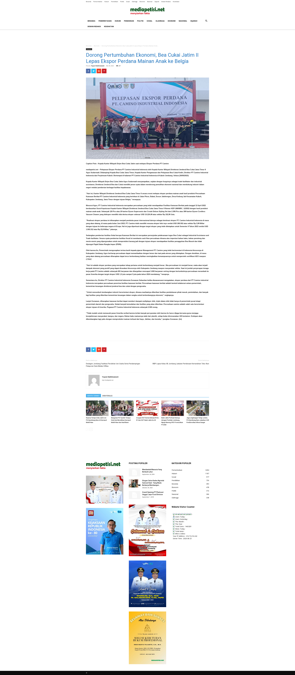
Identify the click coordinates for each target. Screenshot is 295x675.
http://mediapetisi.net (107, 380)
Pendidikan (114, 1)
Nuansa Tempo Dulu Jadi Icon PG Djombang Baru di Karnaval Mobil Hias (96, 420)
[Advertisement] (147, 37)
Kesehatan (176, 1)
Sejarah (157, 1)
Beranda (88, 1)
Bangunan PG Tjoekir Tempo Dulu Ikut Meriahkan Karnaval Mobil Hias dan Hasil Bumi (121, 420)
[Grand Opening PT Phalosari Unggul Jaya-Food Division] (134, 495)
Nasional (149, 1)
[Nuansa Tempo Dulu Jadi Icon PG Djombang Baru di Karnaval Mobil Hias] (97, 408)
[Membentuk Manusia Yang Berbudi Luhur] (134, 472)
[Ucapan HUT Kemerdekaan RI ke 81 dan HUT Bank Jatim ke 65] (147, 408)
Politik (122, 1)
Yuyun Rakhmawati (97, 66)
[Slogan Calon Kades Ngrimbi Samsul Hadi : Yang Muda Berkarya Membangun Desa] (134, 483)
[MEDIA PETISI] (147, 11)
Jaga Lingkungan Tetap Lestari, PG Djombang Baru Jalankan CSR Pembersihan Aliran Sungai (197, 420)
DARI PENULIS (107, 396)
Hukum (106, 1)
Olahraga (134, 1)
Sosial (128, 1)
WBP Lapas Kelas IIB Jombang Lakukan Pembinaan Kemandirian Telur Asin (180, 364)
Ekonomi (142, 1)
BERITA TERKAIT (93, 396)
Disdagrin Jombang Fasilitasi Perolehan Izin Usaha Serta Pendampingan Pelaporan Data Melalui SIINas (113, 365)
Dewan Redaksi (166, 1)
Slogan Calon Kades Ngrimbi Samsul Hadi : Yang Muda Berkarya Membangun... (153, 483)
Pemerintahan (97, 1)
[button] (206, 21)
